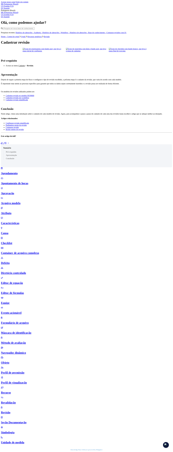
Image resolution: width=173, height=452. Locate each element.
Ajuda (23, 37)
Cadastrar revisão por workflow (17, 98)
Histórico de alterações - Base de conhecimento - (88, 33)
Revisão (47, 37)
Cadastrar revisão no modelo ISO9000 (20, 96)
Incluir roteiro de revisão (15, 129)
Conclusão (10, 158)
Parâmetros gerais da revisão (16, 125)
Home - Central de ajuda (10, 37)
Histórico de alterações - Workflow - (56, 33)
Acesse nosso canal (8, 2)
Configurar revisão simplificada (17, 123)
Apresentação (11, 155)
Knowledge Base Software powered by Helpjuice (87, 450)
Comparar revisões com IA (116, 33)
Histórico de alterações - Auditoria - (29, 33)
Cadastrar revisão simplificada (17, 100)
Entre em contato (22, 2)
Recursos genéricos (34, 37)
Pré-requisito (11, 152)
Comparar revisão (12, 127)
